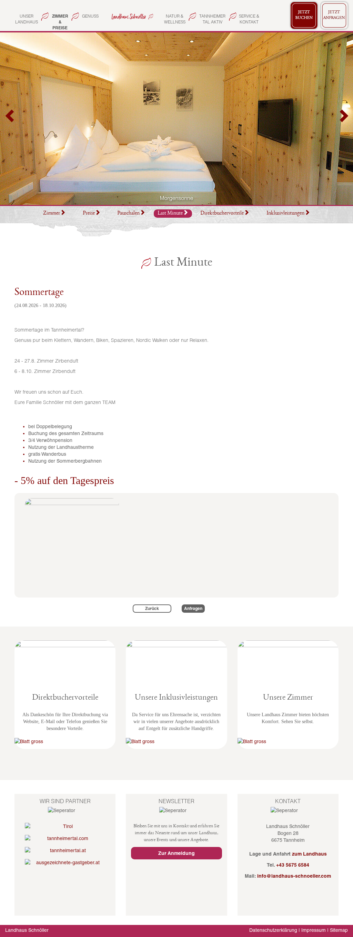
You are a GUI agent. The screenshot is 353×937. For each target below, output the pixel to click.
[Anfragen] (334, 15)
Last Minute (170, 213)
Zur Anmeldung (176, 853)
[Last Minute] (132, 16)
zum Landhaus (309, 854)
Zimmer (51, 213)
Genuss (90, 16)
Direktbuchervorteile (222, 213)
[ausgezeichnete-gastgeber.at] (65, 862)
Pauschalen (128, 213)
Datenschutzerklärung (273, 930)
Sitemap (339, 930)
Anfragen (193, 608)
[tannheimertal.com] (65, 838)
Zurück (152, 608)
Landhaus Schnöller (27, 930)
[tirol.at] (65, 826)
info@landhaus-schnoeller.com (294, 876)
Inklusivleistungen (285, 213)
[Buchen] (304, 15)
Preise (89, 213)
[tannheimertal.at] (65, 850)
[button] (10, 118)
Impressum (313, 930)
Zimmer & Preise (60, 21)
